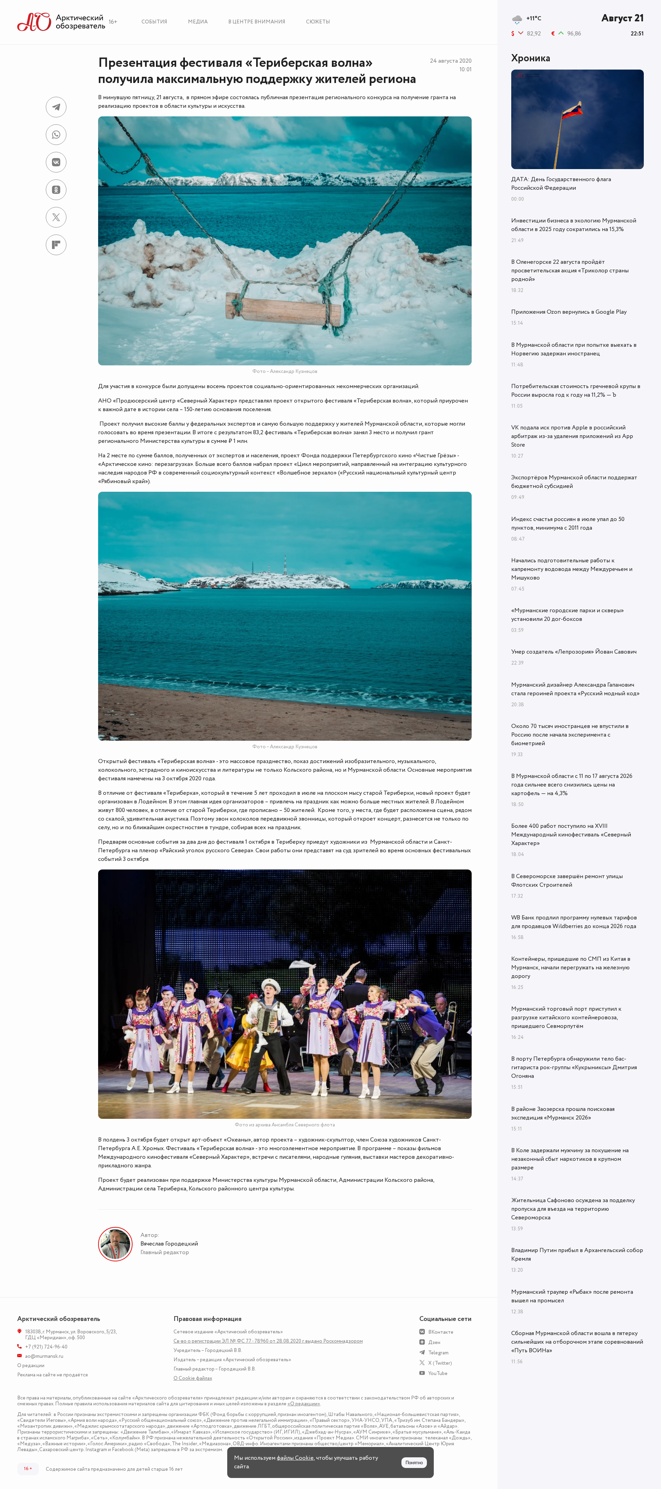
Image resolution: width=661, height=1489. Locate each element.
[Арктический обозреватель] (61, 22)
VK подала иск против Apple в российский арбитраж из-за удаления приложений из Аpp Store (572, 436)
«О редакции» (303, 1403)
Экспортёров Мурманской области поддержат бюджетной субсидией (574, 481)
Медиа (198, 21)
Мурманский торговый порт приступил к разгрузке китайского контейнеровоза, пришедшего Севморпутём (566, 1017)
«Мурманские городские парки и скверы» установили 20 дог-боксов (567, 614)
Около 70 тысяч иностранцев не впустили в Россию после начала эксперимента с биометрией (570, 735)
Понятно (414, 1462)
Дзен (434, 1342)
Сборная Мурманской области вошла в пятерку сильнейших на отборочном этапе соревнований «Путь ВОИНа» (577, 1342)
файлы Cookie (295, 1458)
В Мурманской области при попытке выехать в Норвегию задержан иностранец (574, 349)
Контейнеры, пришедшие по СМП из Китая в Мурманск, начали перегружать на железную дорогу (570, 967)
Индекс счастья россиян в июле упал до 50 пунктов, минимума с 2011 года (568, 523)
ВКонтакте (440, 1332)
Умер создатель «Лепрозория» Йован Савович (574, 652)
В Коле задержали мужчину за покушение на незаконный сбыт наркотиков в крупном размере (570, 1159)
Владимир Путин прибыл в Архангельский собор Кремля (577, 1254)
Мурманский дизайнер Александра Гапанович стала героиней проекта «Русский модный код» (575, 689)
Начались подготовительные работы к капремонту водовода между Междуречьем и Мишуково (571, 569)
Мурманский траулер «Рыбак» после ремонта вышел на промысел (572, 1296)
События (154, 21)
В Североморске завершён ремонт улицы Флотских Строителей (567, 880)
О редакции (30, 1365)
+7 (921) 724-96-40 (46, 1347)
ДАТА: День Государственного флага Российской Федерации (561, 183)
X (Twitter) (440, 1363)
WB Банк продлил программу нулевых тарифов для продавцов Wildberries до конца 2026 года (574, 922)
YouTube (438, 1373)
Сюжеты (318, 21)
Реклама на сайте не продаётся (52, 1375)
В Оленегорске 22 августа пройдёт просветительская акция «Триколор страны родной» (570, 270)
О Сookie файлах (193, 1378)
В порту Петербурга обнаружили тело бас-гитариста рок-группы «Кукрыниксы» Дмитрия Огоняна (574, 1067)
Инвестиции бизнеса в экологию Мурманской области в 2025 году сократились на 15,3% (573, 225)
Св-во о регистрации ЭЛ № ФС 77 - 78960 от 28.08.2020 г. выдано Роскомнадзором (268, 1341)
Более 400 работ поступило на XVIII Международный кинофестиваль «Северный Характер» (571, 834)
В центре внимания (256, 21)
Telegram (438, 1353)
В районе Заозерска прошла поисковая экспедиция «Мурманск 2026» (563, 1113)
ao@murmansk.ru (44, 1356)
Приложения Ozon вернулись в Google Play (569, 312)
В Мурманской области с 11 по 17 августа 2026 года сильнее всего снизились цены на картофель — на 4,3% (571, 785)
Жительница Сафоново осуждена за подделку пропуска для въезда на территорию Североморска (573, 1209)
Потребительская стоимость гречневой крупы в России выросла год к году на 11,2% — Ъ (575, 390)
